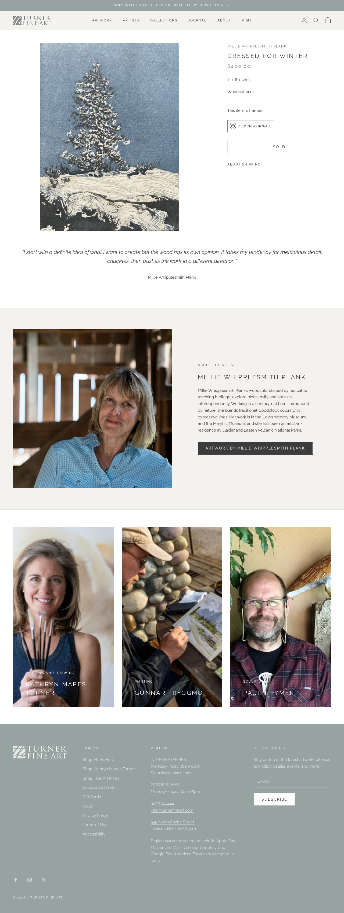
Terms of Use (95, 824)
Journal (197, 20)
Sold (279, 147)
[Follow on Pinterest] (43, 879)
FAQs (87, 806)
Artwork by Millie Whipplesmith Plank (255, 448)
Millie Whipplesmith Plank (257, 46)
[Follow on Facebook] (15, 879)
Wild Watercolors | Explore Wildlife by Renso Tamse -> (172, 5)
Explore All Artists (99, 787)
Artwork (102, 20)
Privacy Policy (95, 815)
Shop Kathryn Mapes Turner (109, 769)
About (224, 20)
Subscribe (274, 799)
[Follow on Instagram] (29, 879)
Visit (247, 20)
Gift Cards (92, 796)
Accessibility (94, 834)
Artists (131, 20)
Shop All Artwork (98, 759)
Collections (163, 20)
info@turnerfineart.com (172, 810)
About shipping (244, 164)
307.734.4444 (162, 803)
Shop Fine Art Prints (101, 778)
